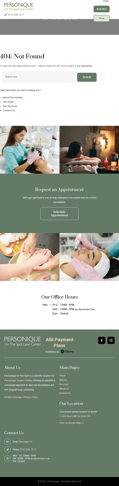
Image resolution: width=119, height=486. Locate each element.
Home (62, 375)
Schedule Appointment (59, 213)
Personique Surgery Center (18, 380)
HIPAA (7, 397)
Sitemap (17, 397)
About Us (64, 388)
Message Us (25, 441)
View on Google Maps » (71, 422)
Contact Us (65, 393)
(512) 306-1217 (16, 14)
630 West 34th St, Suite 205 (75, 416)
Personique (53, 481)
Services (63, 384)
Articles (63, 380)
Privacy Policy (30, 397)
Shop (101, 18)
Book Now (102, 9)
